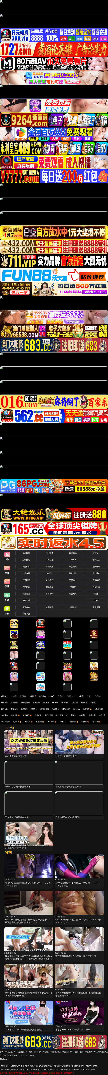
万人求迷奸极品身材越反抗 (18, 817)
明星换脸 (49, 586)
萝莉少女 (96, 553)
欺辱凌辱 (26, 573)
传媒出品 (26, 600)
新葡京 (89, 696)
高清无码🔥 (73, 721)
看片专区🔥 (52, 721)
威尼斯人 (4, 696)
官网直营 (32, 696)
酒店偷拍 (64, 702)
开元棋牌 (23, 696)
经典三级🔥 (17, 721)
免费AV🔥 (85, 721)
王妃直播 (84, 702)
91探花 (49, 573)
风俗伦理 (96, 607)
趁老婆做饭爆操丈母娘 (16, 755)
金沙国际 (59, 715)
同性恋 (96, 600)
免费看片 (82, 715)
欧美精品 (73, 553)
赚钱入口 (63, 721)
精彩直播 (46, 702)
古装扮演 (26, 580)
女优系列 (49, 580)
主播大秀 (74, 702)
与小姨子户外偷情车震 (66, 755)
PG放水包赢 (25, 702)
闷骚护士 (96, 586)
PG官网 (14, 696)
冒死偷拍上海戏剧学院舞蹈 (68, 786)
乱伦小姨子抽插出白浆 (16, 848)
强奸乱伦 (49, 553)
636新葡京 (99, 709)
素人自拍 (96, 559)
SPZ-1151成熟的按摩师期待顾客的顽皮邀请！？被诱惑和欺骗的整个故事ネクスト (28, 921)
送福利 (81, 696)
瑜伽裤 (73, 586)
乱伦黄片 (93, 702)
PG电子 (52, 696)
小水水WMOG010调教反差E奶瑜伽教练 (24, 1029)
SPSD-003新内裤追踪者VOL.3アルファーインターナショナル (28, 884)
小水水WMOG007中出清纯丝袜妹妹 (72, 1029)
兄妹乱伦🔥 (40, 721)
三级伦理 (26, 559)
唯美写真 (73, 593)
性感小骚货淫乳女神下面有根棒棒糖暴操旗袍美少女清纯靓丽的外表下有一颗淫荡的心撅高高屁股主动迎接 (28, 959)
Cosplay (73, 559)
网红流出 (73, 573)
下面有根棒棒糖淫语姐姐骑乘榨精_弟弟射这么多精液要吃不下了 (78, 994)
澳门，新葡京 (71, 715)
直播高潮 (36, 702)
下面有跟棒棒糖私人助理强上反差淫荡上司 (75, 956)
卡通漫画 (26, 593)
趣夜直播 (14, 709)
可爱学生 (73, 580)
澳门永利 (42, 696)
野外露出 (96, 573)
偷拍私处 (4, 709)
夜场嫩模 (24, 709)
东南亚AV (96, 566)
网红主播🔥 (96, 721)
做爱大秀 (92, 715)
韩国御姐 (49, 566)
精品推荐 (26, 553)
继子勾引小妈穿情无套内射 (18, 786)
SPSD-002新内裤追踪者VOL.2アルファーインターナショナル (78, 884)
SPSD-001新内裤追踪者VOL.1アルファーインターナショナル (78, 921)
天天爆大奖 (49, 715)
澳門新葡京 (66, 709)
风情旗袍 (26, 586)
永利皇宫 (76, 709)
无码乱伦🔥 (27, 715)
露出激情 (49, 593)
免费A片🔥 (29, 721)
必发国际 (34, 709)
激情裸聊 (4, 715)
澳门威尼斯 (5, 721)
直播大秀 (102, 715)
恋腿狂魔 (96, 580)
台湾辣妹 (26, 566)
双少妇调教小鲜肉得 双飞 (67, 817)
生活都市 (26, 607)
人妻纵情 (73, 607)
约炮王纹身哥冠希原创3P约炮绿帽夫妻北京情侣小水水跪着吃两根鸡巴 (28, 994)
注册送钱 (61, 696)
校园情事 (49, 607)
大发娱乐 (55, 709)
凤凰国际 (14, 702)
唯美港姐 (73, 566)
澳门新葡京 (44, 709)
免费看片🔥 (87, 709)
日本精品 (49, 559)
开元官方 (38, 715)
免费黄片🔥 (15, 715)
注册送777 (71, 696)
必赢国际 (4, 702)
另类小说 (26, 614)
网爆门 (96, 593)
